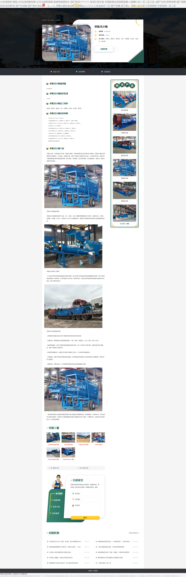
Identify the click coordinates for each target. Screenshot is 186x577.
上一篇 (54, 468)
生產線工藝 (85, 5)
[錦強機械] (49, 5)
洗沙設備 (58, 20)
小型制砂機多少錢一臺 (104, 563)
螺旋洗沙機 (124, 201)
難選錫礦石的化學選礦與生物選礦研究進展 (110, 557)
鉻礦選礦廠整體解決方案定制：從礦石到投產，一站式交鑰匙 (66, 547)
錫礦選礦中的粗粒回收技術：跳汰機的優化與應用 (63, 563)
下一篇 (83, 468)
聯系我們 (101, 5)
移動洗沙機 (124, 178)
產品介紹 (56, 72)
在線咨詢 (103, 49)
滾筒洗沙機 (124, 133)
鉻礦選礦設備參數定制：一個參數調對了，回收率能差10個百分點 (115, 541)
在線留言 (107, 72)
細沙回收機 (124, 110)
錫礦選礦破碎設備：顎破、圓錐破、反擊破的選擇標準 (113, 552)
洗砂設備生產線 (68, 444)
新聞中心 (93, 5)
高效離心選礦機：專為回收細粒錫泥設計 (61, 557)
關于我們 (68, 5)
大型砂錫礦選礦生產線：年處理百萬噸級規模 (111, 547)
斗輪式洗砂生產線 (83, 444)
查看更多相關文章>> (134, 533)
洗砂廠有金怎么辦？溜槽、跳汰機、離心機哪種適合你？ (65, 541)
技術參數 (82, 72)
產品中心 (76, 4)
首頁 (62, 5)
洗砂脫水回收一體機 (68, 459)
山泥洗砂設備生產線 (53, 444)
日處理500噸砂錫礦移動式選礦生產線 (60, 552)
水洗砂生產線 (98, 444)
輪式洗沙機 (124, 155)
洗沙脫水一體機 (124, 224)
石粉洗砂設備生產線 (53, 459)
